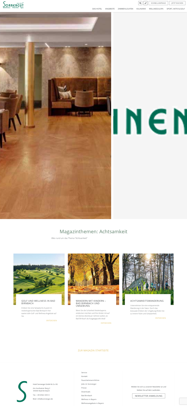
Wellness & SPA (156, 9)
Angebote (110, 9)
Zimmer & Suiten (125, 9)
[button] (177, 3)
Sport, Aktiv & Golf (176, 9)
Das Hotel (97, 9)
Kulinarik (141, 9)
